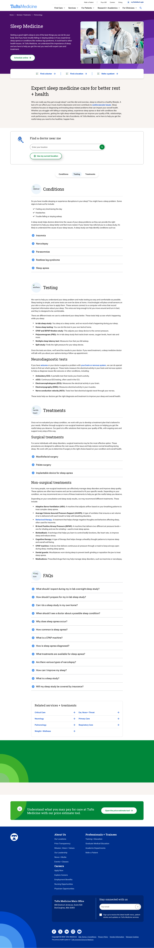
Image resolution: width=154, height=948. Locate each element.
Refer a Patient (88, 2)
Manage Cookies (132, 937)
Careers (112, 2)
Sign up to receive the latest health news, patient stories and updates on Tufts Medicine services (121, 916)
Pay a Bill (103, 2)
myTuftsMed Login (137, 2)
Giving (120, 2)
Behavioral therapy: (44, 520)
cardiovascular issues (101, 105)
